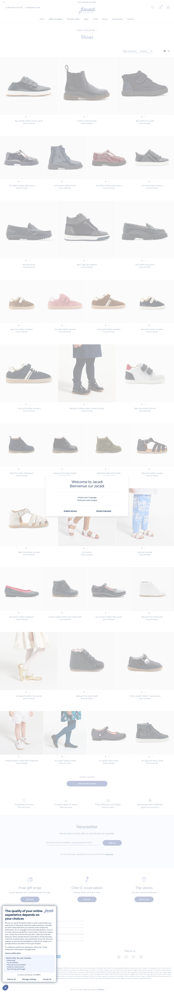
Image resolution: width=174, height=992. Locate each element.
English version (70, 511)
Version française (103, 511)
